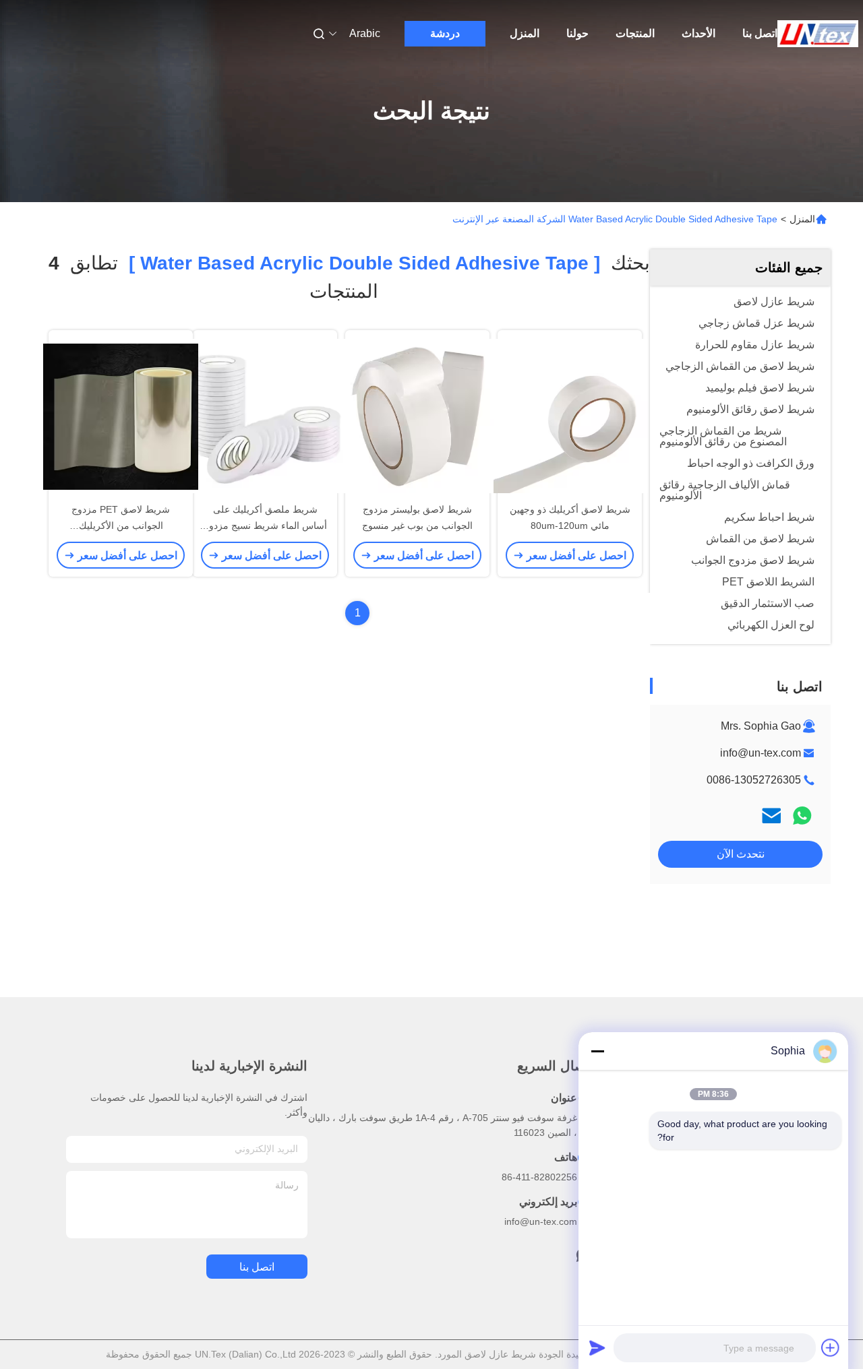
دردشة (445, 33)
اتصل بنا (759, 33)
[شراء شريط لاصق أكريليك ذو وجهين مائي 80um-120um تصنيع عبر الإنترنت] (569, 415)
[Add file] (830, 1347)
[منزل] (817, 33)
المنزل (524, 33)
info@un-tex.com (760, 753)
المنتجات (635, 33)
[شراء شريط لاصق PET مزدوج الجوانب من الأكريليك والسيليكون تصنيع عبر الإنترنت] (120, 415)
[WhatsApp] (802, 815)
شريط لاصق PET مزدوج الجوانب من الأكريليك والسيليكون (120, 525)
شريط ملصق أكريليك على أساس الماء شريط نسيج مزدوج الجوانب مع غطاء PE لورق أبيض (265, 525)
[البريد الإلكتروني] (771, 815)
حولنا (577, 33)
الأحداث (698, 33)
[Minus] (597, 1051)
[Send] (597, 1347)
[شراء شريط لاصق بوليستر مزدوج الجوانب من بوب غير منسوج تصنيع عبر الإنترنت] (417, 415)
